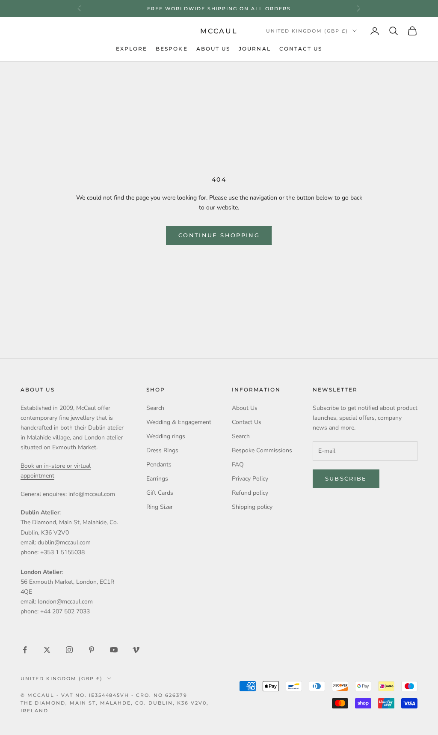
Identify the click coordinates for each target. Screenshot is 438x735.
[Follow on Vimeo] (136, 649)
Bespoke (172, 49)
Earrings (157, 479)
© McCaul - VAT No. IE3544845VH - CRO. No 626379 (104, 695)
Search (155, 408)
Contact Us (301, 49)
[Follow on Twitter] (47, 649)
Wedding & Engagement (178, 422)
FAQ (238, 464)
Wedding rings (165, 436)
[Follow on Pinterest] (91, 649)
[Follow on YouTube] (114, 649)
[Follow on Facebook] (25, 649)
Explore (132, 49)
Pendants (159, 464)
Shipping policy (252, 507)
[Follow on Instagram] (69, 649)
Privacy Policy (250, 479)
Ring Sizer (159, 507)
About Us (213, 49)
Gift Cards (159, 493)
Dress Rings (162, 450)
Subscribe (346, 478)
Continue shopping (219, 235)
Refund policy (250, 493)
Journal (255, 49)
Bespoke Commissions (262, 450)
